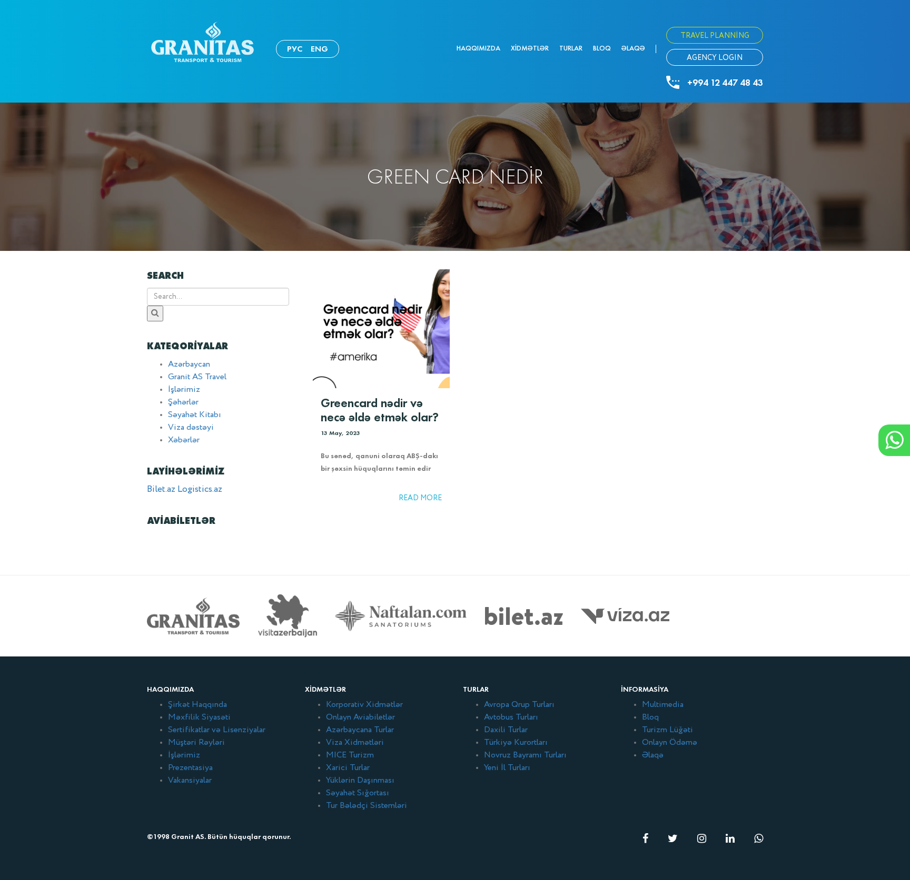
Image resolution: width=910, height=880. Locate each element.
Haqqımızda (478, 48)
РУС (294, 49)
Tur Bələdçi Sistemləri (366, 806)
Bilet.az (161, 489)
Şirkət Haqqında (197, 705)
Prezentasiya (190, 768)
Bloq (602, 48)
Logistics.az (199, 489)
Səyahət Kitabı (194, 415)
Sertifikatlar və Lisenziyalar (216, 730)
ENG (319, 49)
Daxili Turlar (506, 730)
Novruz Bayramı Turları (525, 755)
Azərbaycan (189, 364)
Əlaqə (633, 48)
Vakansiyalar (190, 780)
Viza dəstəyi (191, 427)
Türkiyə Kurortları (516, 743)
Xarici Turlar (348, 768)
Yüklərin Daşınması (360, 780)
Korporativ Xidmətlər (364, 705)
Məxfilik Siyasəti (199, 717)
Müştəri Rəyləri (196, 743)
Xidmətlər (530, 48)
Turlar (570, 48)
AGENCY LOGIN (715, 58)
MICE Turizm (350, 755)
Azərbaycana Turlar (360, 730)
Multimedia (663, 705)
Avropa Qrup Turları (519, 705)
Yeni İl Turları (507, 768)
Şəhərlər (183, 402)
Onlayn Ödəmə (669, 743)
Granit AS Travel (197, 377)
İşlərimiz (184, 390)
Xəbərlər (184, 440)
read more (420, 498)
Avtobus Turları (511, 717)
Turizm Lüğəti (667, 730)
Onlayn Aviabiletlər (360, 717)
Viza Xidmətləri (355, 743)
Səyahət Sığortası (357, 793)
